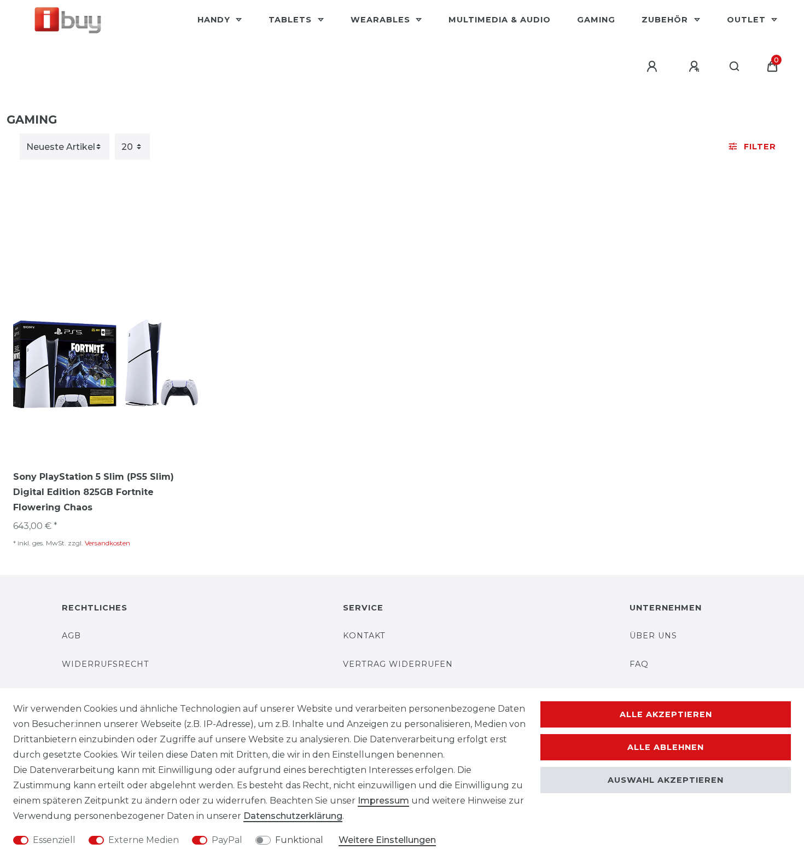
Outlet (747, 20)
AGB (71, 636)
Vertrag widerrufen (398, 664)
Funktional (299, 840)
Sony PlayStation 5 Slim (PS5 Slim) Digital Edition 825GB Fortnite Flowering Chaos (93, 492)
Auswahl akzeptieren (666, 780)
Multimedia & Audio (499, 20)
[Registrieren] (695, 67)
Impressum (383, 800)
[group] (105, 363)
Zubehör (666, 20)
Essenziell (54, 840)
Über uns (653, 636)
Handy (215, 20)
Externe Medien (143, 840)
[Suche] (735, 66)
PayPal (227, 840)
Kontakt (364, 636)
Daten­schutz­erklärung (292, 816)
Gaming (596, 20)
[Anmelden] (653, 67)
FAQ (639, 664)
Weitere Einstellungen (387, 840)
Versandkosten (107, 543)
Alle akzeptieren (666, 714)
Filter (760, 147)
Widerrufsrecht (105, 664)
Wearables (382, 20)
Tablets (291, 20)
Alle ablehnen (665, 747)
